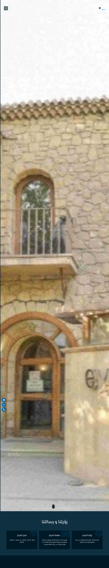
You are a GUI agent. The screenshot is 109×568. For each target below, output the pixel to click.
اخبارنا (62, 8)
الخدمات (68, 8)
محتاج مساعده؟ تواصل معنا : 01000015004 (98, 2)
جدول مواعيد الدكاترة (44, 8)
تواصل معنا (33, 8)
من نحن (75, 8)
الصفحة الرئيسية (83, 8)
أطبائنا (52, 8)
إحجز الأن (16, 8)
